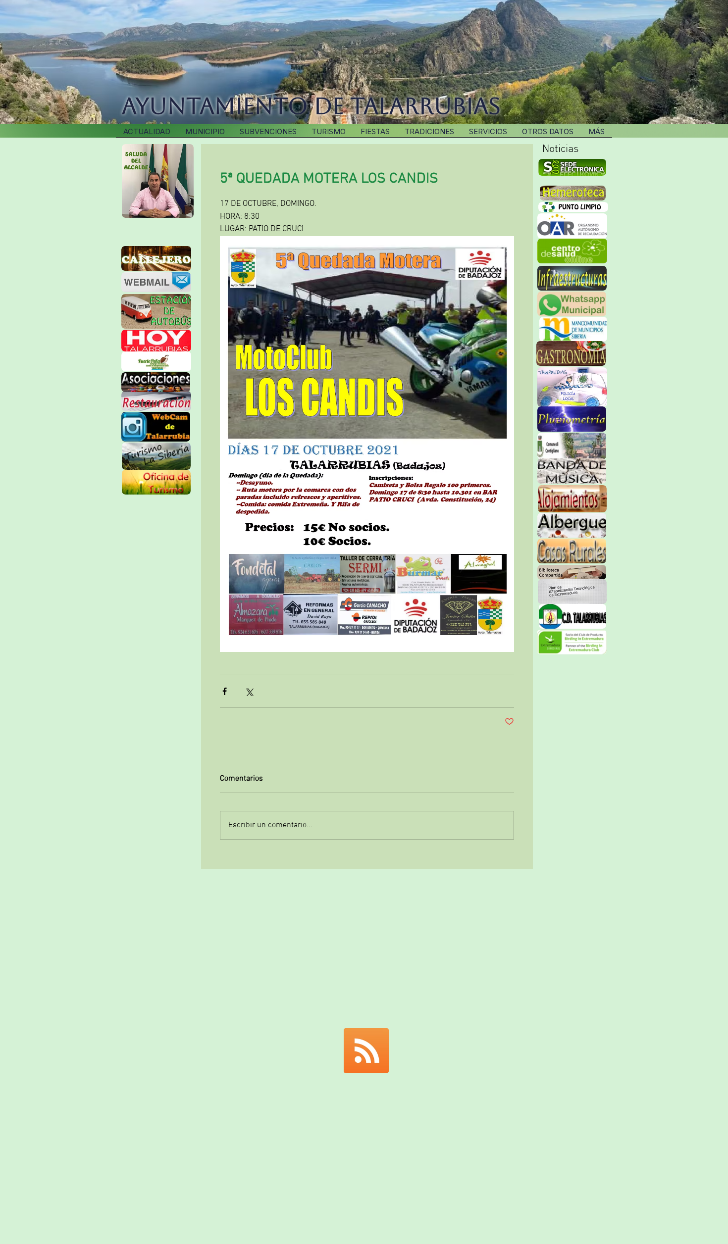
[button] (429, 131)
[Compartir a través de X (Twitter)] (249, 691)
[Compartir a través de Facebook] (224, 691)
